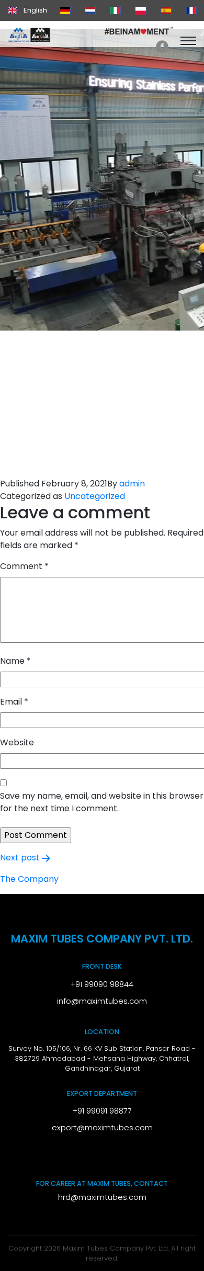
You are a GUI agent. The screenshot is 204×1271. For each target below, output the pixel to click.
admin (132, 484)
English (34, 10)
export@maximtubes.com (102, 1127)
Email (14, 702)
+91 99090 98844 (102, 984)
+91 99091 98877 (102, 1111)
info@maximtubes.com (102, 1001)
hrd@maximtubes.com (102, 1197)
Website (17, 742)
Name (15, 661)
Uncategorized (94, 496)
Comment (24, 566)
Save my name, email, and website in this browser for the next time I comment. (101, 802)
